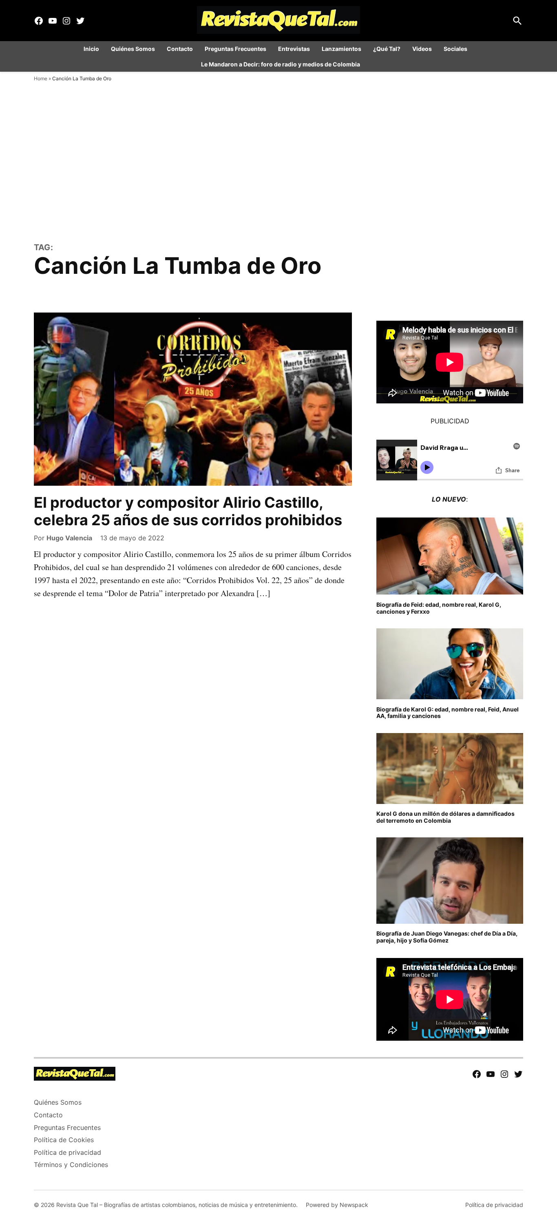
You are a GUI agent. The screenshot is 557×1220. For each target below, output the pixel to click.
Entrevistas (294, 48)
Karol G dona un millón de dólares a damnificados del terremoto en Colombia (445, 817)
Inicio (91, 48)
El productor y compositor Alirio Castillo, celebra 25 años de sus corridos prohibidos (188, 511)
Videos (422, 48)
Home (40, 78)
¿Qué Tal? (386, 48)
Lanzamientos (341, 48)
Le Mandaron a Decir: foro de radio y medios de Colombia (280, 64)
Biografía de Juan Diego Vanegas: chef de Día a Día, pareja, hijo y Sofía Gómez (446, 937)
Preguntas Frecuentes (235, 48)
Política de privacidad (67, 1152)
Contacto (180, 48)
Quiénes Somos (133, 48)
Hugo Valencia (69, 538)
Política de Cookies (64, 1140)
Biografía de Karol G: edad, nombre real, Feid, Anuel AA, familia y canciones (447, 713)
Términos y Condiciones (71, 1165)
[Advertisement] (278, 179)
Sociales (455, 48)
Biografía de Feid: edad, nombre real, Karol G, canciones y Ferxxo (438, 608)
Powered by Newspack (337, 1204)
